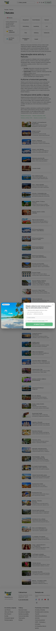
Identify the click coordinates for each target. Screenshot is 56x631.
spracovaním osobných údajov (38, 320)
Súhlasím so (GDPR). (38, 320)
